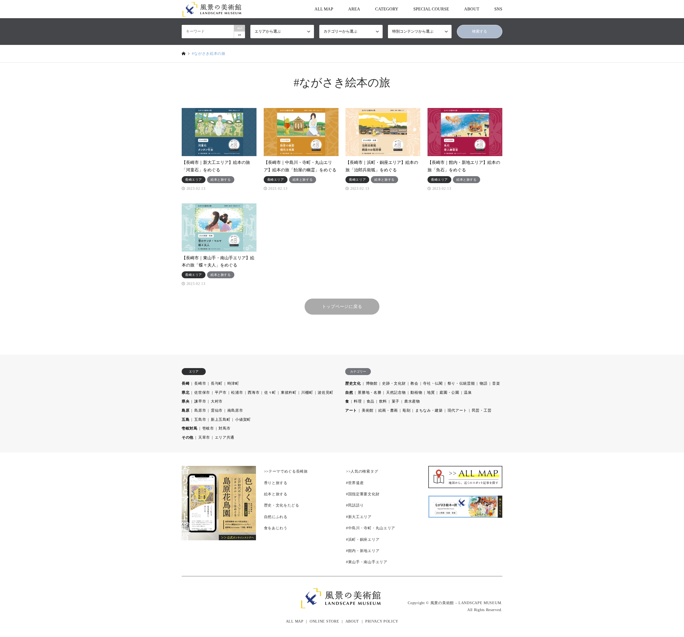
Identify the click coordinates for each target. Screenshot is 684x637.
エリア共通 (225, 437)
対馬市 (224, 428)
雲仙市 (217, 410)
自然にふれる (275, 517)
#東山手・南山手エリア (366, 562)
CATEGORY (386, 9)
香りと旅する (275, 483)
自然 (349, 393)
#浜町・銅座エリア (362, 540)
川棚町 (307, 393)
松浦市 (237, 393)
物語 (483, 383)
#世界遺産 (355, 483)
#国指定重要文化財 (362, 494)
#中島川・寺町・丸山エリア (370, 528)
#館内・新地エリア (362, 551)
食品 (370, 401)
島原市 (200, 410)
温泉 (468, 393)
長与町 (217, 383)
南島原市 (235, 410)
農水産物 (412, 401)
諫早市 (200, 401)
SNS (498, 9)
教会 (414, 383)
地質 (431, 393)
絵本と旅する (275, 494)
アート (351, 410)
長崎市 (200, 383)
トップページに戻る (342, 306)
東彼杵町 (289, 393)
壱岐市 (208, 428)
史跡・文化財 (394, 383)
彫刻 (406, 410)
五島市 (200, 420)
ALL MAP (323, 9)
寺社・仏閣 (433, 383)
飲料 (383, 401)
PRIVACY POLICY (381, 621)
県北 (185, 393)
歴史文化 (353, 383)
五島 (185, 420)
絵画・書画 (388, 410)
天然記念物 (396, 393)
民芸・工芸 (482, 410)
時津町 (233, 383)
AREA (354, 9)
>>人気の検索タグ (362, 471)
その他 (187, 437)
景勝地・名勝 (369, 393)
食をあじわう (275, 528)
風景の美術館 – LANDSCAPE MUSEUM (465, 603)
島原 (185, 410)
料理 (358, 401)
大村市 (217, 401)
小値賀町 (243, 420)
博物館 (372, 383)
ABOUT (471, 9)
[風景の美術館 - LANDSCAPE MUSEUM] (215, 9)
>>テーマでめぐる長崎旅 (286, 471)
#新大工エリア (359, 517)
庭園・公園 (449, 393)
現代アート (457, 410)
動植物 (416, 393)
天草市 (204, 437)
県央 (185, 401)
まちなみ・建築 (429, 410)
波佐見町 (325, 393)
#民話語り (355, 505)
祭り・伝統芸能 (461, 383)
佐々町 (270, 393)
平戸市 (221, 393)
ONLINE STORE (324, 621)
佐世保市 (202, 393)
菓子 (395, 401)
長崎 (185, 383)
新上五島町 (221, 420)
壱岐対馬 (189, 428)
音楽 (496, 383)
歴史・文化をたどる (281, 505)
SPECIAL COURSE (431, 9)
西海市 (253, 393)
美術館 (368, 410)
